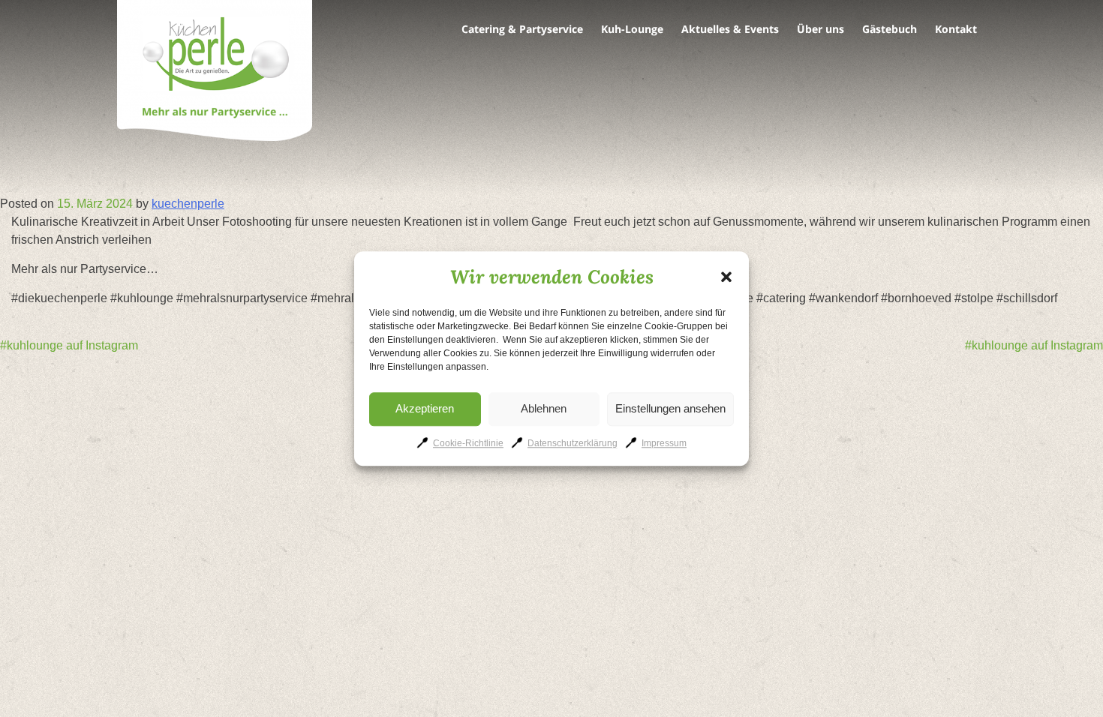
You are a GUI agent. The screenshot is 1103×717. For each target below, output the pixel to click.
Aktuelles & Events (730, 29)
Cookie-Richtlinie (468, 443)
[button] (726, 276)
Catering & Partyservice (522, 29)
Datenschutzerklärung (572, 443)
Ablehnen (544, 408)
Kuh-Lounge (632, 29)
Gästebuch (889, 29)
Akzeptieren (424, 408)
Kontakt (956, 29)
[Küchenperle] (214, 73)
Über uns (820, 29)
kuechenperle (188, 203)
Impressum (664, 443)
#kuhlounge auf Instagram (69, 345)
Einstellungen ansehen (670, 408)
